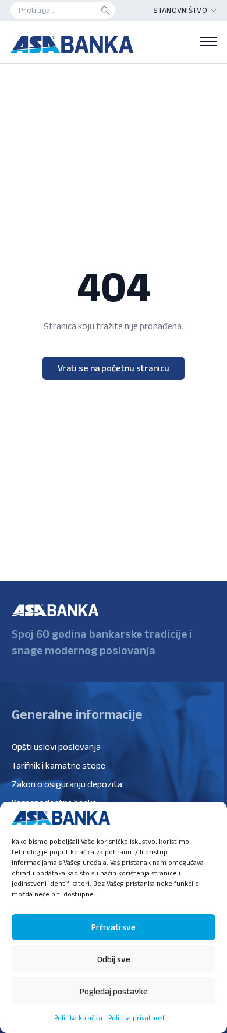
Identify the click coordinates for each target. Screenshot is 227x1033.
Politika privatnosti (137, 1017)
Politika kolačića (78, 1017)
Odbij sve (113, 959)
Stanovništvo (180, 10)
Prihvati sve (113, 927)
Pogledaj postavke (114, 991)
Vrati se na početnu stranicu (113, 368)
